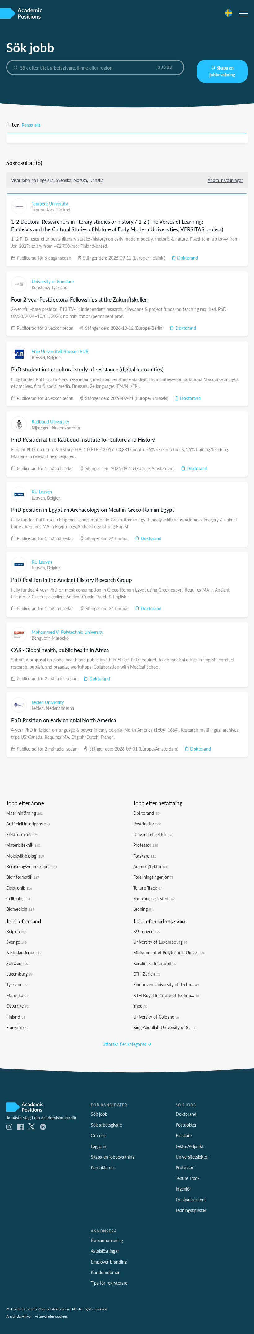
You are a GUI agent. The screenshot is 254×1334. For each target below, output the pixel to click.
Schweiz (17, 963)
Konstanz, (41, 287)
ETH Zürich (146, 974)
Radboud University (50, 421)
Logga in (98, 1146)
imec (140, 1006)
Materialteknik (23, 845)
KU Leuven (42, 491)
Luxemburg (19, 974)
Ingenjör (183, 1189)
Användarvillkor (19, 1316)
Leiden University (48, 702)
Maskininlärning (24, 813)
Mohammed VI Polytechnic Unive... (168, 952)
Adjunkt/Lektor (150, 866)
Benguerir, (42, 638)
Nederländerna (66, 427)
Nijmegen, (42, 427)
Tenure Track (147, 888)
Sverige (16, 942)
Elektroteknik (22, 834)
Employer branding (109, 1262)
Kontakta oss (103, 1167)
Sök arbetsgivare (106, 1125)
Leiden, (39, 708)
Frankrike (17, 1027)
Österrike (17, 1006)
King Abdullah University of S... (164, 1027)
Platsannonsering (107, 1240)
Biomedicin (20, 909)
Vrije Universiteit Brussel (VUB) (61, 351)
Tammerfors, (44, 209)
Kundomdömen (105, 1272)
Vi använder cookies (51, 1316)
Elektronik (19, 888)
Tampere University (50, 203)
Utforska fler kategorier (124, 1044)
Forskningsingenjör (153, 877)
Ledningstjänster (191, 1210)
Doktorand (187, 258)
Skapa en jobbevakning (222, 71)
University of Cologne (156, 1017)
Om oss (98, 1135)
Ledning (143, 909)
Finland (63, 209)
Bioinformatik (22, 877)
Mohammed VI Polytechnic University (67, 632)
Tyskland (59, 287)
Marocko (60, 638)
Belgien (54, 357)
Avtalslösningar (105, 1251)
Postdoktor (147, 823)
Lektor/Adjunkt (190, 1146)
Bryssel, (39, 357)
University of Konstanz (53, 281)
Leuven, (39, 498)
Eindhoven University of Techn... (166, 984)
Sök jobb (99, 1114)
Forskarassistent (191, 1199)
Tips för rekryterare (109, 1283)
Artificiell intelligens (28, 823)
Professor (145, 845)
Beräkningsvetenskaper (31, 866)
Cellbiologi (19, 898)
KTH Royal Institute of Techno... (166, 995)
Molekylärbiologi (25, 856)
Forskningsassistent (154, 898)
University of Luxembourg (160, 942)
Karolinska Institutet (155, 963)
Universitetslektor (153, 834)
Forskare (144, 856)
